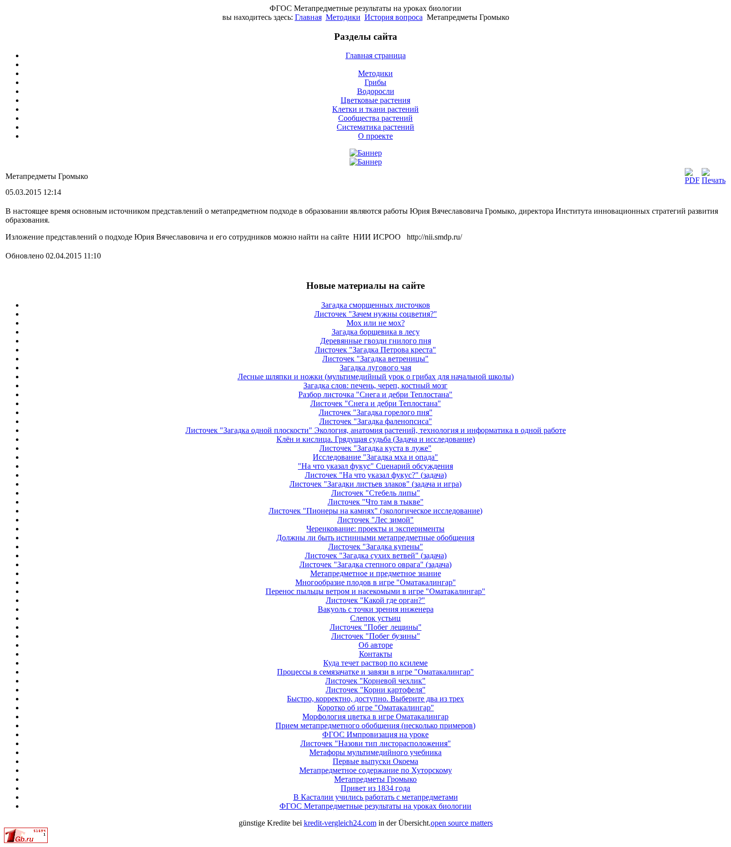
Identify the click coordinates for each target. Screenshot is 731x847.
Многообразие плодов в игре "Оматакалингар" (375, 582)
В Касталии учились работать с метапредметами (375, 797)
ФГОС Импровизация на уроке (375, 734)
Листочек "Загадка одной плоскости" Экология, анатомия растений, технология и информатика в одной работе (375, 430)
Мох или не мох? (376, 323)
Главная (308, 17)
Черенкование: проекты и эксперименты (375, 528)
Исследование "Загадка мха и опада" (375, 457)
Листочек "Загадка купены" (375, 546)
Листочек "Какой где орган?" (375, 600)
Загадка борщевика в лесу (376, 332)
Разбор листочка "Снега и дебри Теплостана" (375, 394)
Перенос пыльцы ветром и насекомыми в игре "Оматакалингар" (375, 591)
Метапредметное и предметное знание (375, 573)
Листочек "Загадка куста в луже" (375, 448)
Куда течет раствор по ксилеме (375, 663)
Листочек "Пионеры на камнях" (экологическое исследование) (375, 511)
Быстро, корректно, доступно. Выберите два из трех (375, 698)
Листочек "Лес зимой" (375, 519)
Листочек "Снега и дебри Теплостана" (375, 403)
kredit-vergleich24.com (340, 823)
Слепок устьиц (375, 618)
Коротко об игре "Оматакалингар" (375, 707)
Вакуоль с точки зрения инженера (376, 609)
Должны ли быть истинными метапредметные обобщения (375, 537)
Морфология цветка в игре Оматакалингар (375, 716)
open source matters (462, 823)
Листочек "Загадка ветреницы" (375, 358)
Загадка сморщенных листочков (375, 305)
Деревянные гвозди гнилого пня (375, 341)
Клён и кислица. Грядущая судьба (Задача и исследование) (375, 439)
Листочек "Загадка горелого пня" (376, 412)
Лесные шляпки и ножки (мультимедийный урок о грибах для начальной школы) (376, 376)
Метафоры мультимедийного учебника (375, 752)
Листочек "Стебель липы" (375, 493)
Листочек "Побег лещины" (376, 627)
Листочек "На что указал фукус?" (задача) (376, 475)
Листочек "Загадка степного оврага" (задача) (375, 564)
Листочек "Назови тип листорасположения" (375, 743)
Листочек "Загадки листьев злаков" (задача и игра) (375, 484)
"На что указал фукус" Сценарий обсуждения (375, 466)
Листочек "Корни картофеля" (376, 689)
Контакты (375, 654)
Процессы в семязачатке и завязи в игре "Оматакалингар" (375, 672)
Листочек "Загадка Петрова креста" (375, 349)
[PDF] (692, 180)
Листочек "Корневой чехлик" (375, 681)
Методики (343, 17)
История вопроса (394, 17)
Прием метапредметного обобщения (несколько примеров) (375, 725)
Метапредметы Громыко (375, 779)
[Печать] (714, 180)
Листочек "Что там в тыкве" (376, 502)
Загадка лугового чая (375, 367)
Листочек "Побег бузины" (375, 636)
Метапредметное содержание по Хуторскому (375, 770)
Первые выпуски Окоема (375, 761)
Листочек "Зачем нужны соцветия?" (375, 314)
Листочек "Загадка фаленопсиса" (375, 421)
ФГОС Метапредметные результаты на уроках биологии (375, 806)
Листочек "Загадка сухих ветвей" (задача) (376, 555)
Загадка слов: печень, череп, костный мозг (375, 385)
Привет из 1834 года (375, 788)
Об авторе (376, 645)
